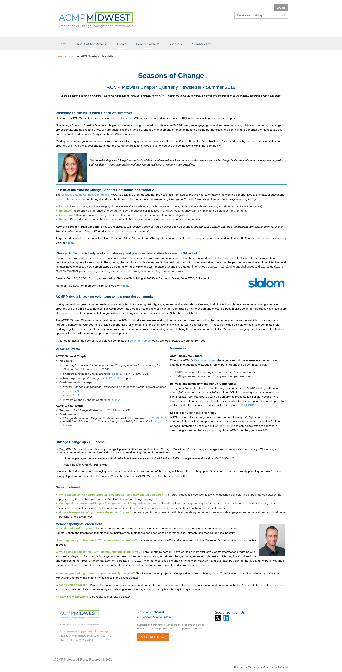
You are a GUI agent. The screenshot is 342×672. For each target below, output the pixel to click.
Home (58, 56)
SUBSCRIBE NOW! (153, 637)
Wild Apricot (255, 667)
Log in (280, 7)
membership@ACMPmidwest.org (87, 631)
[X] (218, 618)
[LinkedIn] (226, 618)
